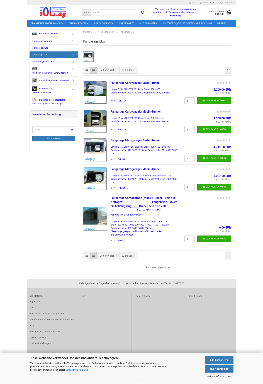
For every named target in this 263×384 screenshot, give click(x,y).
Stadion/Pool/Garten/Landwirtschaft (50, 73)
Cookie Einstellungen (40, 343)
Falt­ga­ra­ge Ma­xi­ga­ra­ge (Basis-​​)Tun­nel (135, 140)
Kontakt (33, 307)
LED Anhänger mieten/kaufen (46, 23)
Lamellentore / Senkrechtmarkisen (42, 90)
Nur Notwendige (219, 368)
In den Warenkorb (214, 100)
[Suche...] (143, 12)
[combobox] (108, 70)
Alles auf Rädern (78, 23)
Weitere (221, 23)
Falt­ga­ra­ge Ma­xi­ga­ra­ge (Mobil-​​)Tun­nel (135, 169)
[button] (191, 2)
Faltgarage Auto (40, 48)
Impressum (35, 301)
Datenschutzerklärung (76, 369)
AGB (32, 325)
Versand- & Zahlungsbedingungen (47, 313)
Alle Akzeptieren (219, 360)
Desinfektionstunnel (48, 33)
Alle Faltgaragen (103, 23)
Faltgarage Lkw (39, 54)
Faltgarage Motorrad (42, 41)
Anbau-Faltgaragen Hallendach (54, 80)
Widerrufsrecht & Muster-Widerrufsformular (52, 319)
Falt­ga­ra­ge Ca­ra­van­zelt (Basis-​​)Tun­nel (135, 83)
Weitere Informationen (219, 376)
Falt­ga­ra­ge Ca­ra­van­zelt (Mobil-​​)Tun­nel (135, 111)
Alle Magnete (126, 23)
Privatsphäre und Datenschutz (45, 331)
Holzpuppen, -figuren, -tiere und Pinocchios (187, 23)
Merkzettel (228, 2)
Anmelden (53, 138)
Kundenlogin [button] (208, 2)
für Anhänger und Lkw (43, 61)
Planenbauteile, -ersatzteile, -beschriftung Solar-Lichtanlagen (49, 102)
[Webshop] (53, 12)
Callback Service (38, 337)
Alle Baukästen (148, 23)
